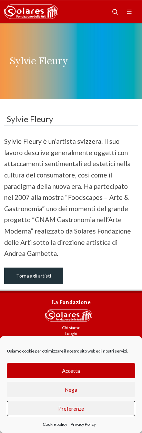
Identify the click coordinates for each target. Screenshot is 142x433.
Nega (71, 390)
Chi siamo (71, 327)
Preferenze (71, 408)
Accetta (71, 371)
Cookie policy (55, 424)
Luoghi (71, 333)
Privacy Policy (83, 424)
